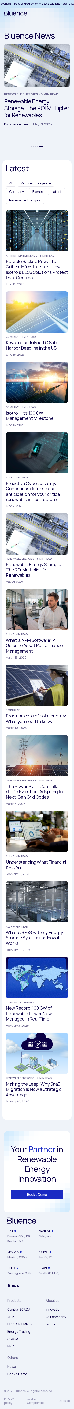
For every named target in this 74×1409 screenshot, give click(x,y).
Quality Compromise (36, 1401)
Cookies (64, 1401)
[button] (31, 146)
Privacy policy (9, 1401)
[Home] (21, 1221)
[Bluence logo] (14, 14)
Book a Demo (37, 1194)
